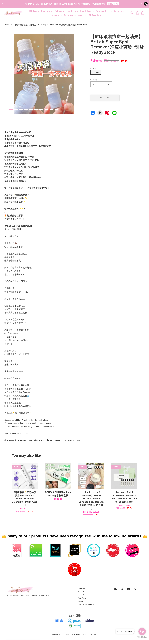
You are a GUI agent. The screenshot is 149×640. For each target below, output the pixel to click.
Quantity (93, 68)
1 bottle (95, 72)
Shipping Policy (92, 634)
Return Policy (81, 634)
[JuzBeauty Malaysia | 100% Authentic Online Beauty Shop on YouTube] (129, 590)
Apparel (56, 15)
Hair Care (71, 11)
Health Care (85, 11)
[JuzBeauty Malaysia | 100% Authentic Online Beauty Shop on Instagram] (122, 590)
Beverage (68, 15)
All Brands (94, 15)
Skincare (45, 11)
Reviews (81, 601)
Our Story (81, 588)
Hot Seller (81, 595)
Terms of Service (58, 634)
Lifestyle (118, 11)
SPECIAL (33, 11)
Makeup (58, 11)
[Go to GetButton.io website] (142, 637)
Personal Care (103, 11)
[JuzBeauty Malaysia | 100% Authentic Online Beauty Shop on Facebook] (116, 590)
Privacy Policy (70, 634)
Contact (81, 591)
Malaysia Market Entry (86, 604)
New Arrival (82, 598)
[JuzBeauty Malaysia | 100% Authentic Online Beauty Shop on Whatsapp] (135, 590)
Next (79, 74)
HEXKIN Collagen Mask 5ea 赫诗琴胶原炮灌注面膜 (27, 632)
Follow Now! (113, 3)
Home (6, 24)
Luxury (81, 15)
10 (56, 109)
